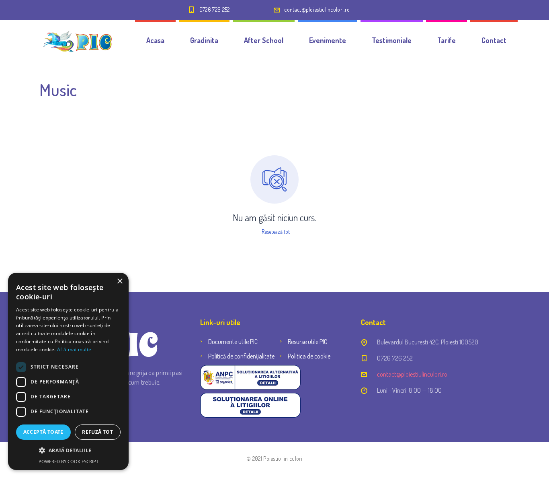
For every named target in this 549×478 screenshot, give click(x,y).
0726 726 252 (214, 9)
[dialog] (68, 371)
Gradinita (204, 40)
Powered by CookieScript (68, 461)
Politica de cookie (309, 356)
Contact (493, 40)
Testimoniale (392, 40)
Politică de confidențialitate (241, 356)
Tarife (446, 40)
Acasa (155, 40)
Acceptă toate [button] (43, 432)
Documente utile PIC (233, 342)
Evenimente (327, 40)
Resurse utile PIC (307, 342)
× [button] (120, 281)
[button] (68, 450)
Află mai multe (74, 349)
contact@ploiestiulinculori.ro (317, 9)
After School (263, 40)
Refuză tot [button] (97, 432)
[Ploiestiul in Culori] (76, 40)
